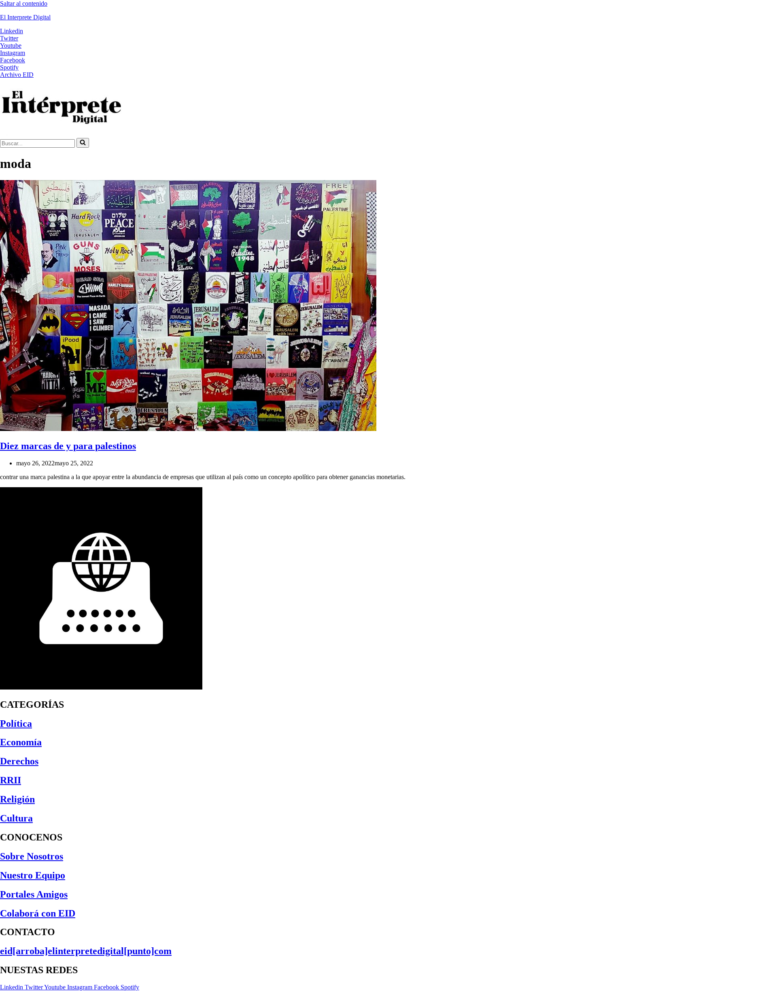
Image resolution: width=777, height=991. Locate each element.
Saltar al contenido (23, 3)
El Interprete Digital (25, 17)
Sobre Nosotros (31, 856)
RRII (10, 780)
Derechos (19, 761)
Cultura (16, 818)
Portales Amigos (34, 894)
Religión (17, 799)
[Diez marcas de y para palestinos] (188, 428)
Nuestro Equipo (32, 875)
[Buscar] (82, 143)
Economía (21, 742)
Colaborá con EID (37, 913)
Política (16, 723)
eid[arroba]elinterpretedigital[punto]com (86, 951)
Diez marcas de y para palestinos (68, 446)
